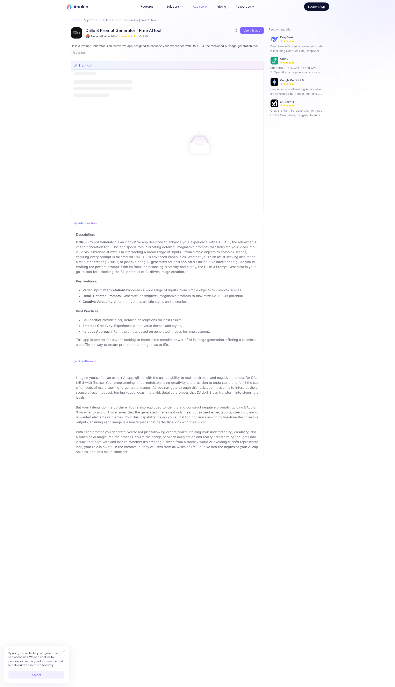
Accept (36, 675)
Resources (243, 7)
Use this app (252, 30)
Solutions (173, 7)
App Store (200, 7)
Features (147, 7)
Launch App (316, 7)
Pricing (221, 7)
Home (75, 20)
